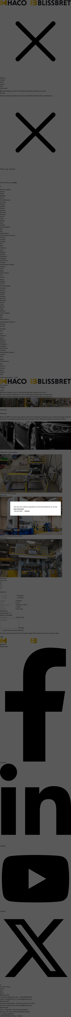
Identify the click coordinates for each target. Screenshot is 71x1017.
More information (19, 509)
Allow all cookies (18, 511)
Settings (27, 511)
